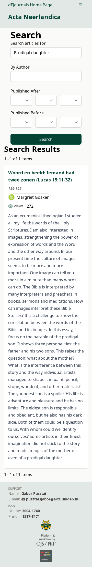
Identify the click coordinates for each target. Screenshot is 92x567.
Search (46, 139)
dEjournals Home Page (30, 5)
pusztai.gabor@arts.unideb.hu (52, 499)
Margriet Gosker (33, 197)
